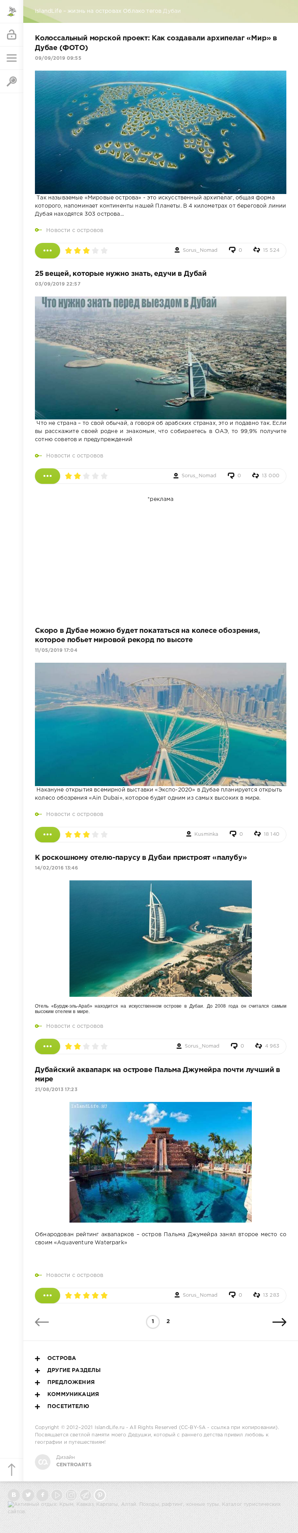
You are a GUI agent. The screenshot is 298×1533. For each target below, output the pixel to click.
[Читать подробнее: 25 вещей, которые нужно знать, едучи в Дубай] (47, 476)
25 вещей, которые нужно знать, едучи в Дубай (121, 274)
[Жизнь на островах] (11, 11)
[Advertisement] (160, 558)
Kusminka (206, 834)
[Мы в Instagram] (71, 1495)
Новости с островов (74, 230)
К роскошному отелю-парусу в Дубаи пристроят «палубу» (141, 858)
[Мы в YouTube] (57, 1495)
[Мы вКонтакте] (14, 1495)
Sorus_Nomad (200, 250)
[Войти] (11, 35)
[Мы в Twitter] (28, 1495)
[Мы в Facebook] (42, 1495)
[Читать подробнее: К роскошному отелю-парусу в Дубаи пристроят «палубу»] (47, 1046)
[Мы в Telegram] (86, 1495)
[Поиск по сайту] (11, 81)
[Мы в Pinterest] (100, 1495)
